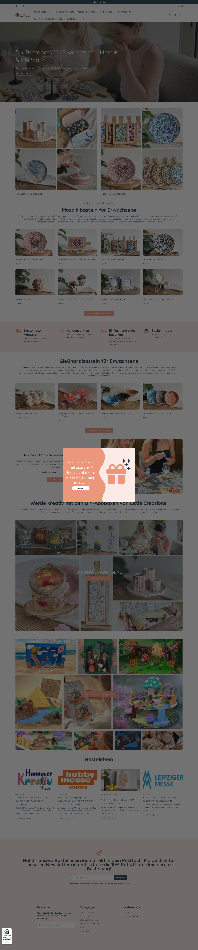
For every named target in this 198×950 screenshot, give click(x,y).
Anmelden (80, 488)
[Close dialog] (132, 451)
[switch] (7, 942)
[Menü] (10, 929)
